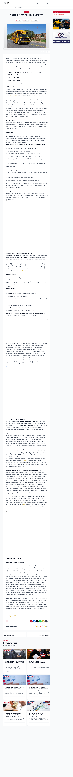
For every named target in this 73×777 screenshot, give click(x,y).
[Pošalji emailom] (43, 621)
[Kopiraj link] (46, 621)
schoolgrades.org (14, 95)
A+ (49, 52)
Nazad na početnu (18, 7)
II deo (25, 270)
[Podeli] (31, 621)
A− (46, 51)
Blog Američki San (13, 616)
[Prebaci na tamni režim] (69, 3)
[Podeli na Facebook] (34, 621)
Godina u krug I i (19, 270)
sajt (25, 460)
